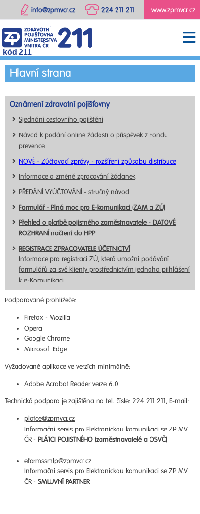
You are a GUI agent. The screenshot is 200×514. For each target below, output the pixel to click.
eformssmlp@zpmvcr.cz (57, 461)
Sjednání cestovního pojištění (61, 120)
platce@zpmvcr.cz (49, 419)
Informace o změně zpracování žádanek (77, 176)
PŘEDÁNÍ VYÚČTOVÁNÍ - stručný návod (74, 192)
